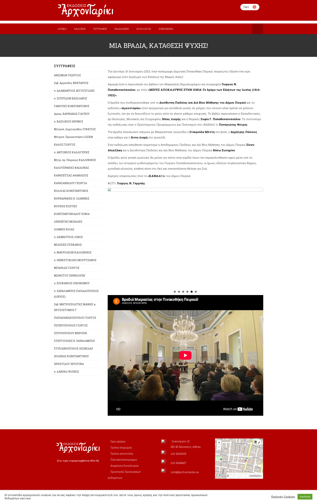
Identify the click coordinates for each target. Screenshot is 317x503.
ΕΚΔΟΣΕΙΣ (79, 28)
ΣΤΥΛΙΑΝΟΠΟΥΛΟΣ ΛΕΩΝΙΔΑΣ (73, 348)
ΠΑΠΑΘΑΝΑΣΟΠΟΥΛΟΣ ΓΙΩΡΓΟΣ (75, 317)
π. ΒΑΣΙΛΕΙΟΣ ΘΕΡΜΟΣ (68, 121)
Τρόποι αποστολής (121, 453)
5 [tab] (192, 292)
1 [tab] (175, 292)
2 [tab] (179, 292)
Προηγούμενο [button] (112, 237)
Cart (246, 7)
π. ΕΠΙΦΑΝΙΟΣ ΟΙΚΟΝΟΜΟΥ (72, 283)
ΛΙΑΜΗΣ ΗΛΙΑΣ (64, 229)
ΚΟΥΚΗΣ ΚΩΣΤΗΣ (65, 206)
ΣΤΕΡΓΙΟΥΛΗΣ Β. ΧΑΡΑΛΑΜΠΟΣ (74, 341)
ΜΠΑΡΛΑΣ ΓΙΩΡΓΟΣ (66, 268)
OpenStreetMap (239, 475)
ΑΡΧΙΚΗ (62, 28)
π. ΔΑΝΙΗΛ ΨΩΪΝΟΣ (66, 371)
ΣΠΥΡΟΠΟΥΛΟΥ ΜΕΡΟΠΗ (70, 333)
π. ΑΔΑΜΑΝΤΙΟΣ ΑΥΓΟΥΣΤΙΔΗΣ (74, 90)
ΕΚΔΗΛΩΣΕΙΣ (122, 28)
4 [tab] (187, 292)
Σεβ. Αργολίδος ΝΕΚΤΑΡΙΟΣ (71, 83)
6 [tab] (196, 292)
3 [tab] (183, 292)
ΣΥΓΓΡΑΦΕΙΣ (100, 28)
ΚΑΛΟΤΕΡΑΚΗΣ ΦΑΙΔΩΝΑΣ (71, 167)
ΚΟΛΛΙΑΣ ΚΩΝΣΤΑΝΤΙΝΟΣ (71, 191)
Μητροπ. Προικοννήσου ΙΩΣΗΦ (73, 137)
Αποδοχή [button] (305, 496)
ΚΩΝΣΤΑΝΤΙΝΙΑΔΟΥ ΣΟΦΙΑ (72, 214)
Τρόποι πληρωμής (121, 447)
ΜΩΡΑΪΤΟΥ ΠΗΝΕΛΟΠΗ (69, 275)
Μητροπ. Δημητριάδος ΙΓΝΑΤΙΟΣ (75, 129)
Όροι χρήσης (118, 441)
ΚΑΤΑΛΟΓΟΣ (144, 28)
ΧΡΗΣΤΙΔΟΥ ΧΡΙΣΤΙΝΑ (69, 364)
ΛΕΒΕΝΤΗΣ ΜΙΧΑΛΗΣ (68, 221)
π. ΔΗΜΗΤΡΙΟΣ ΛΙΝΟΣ (68, 237)
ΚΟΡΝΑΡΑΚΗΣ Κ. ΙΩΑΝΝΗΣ (71, 198)
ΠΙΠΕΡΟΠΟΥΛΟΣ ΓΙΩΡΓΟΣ (71, 325)
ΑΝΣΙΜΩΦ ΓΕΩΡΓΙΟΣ (67, 75)
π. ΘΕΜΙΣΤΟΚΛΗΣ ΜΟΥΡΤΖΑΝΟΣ (75, 260)
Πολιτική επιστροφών (123, 459)
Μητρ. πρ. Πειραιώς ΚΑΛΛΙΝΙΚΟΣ (75, 160)
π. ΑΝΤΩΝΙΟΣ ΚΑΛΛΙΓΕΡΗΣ (71, 152)
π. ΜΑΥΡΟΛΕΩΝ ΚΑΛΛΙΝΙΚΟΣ (73, 252)
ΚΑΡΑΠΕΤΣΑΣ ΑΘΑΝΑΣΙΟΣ (71, 175)
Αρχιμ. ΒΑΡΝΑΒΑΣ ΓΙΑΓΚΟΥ (72, 114)
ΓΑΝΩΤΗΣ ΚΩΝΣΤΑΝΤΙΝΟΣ (71, 106)
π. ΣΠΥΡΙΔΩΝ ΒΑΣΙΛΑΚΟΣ (70, 98)
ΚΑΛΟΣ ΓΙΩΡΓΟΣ (64, 144)
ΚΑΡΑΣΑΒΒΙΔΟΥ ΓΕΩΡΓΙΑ (70, 183)
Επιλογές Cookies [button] (283, 496)
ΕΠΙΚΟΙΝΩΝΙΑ (166, 28)
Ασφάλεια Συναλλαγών (124, 465)
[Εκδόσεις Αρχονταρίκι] (86, 10)
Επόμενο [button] (258, 237)
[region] (185, 238)
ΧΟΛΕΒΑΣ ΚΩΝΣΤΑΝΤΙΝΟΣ (71, 356)
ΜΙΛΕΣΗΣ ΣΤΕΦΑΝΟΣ (68, 244)
